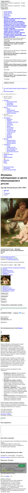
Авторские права (5, 491)
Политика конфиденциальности (15, 490)
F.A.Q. (7, 487)
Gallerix (7, 476)
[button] (8, 11)
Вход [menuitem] (5, 91)
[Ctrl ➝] (5, 286)
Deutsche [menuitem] (23, 88)
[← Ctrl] (7, 274)
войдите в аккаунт (5, 457)
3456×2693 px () (11, 258)
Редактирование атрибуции (8, 256)
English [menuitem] (10, 88)
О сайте (11, 487)
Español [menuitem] (14, 88)
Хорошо (22, 465)
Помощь (3, 487)
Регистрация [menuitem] (10, 91)
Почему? (20, 328)
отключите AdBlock (6, 413)
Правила (14, 488)
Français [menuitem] (19, 88)
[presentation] (15, 196)
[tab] (6, 190)
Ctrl (15, 265)
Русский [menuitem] (6, 88)
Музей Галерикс (8, 97)
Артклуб (8, 115)
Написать (16, 313)
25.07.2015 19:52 (5, 319)
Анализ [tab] (6, 194)
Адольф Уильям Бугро (13, 259)
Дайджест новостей (9, 82)
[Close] (16, 94)
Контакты (16, 487)
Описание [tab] (7, 193)
